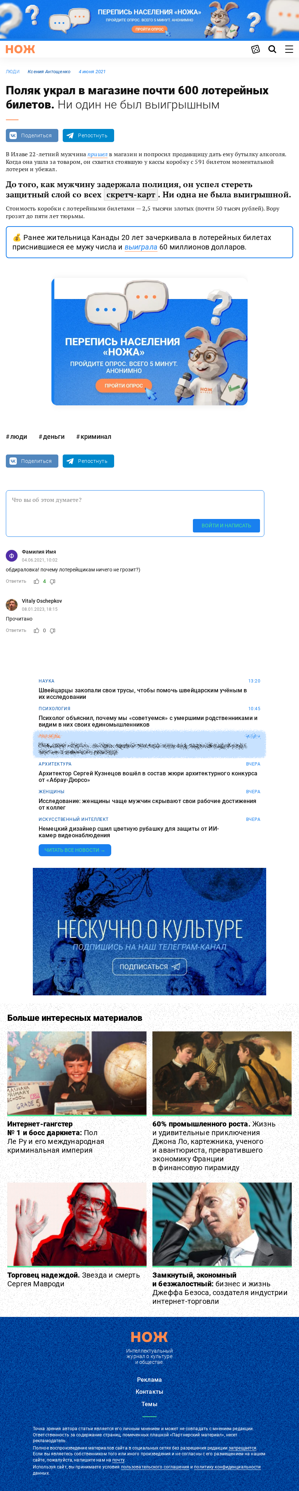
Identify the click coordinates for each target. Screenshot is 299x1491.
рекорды (50, 736)
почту (118, 1460)
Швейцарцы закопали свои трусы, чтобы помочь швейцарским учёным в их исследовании (143, 693)
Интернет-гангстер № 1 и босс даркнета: (55, 1137)
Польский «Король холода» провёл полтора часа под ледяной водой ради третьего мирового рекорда (142, 749)
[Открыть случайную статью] (256, 49)
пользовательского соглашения (155, 1467)
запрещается (242, 1448)
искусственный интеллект (74, 819)
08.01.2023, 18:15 (40, 609)
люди (13, 71)
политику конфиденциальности (227, 1467)
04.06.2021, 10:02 (40, 560)
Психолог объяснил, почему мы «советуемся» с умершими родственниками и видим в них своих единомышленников (148, 721)
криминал (96, 436)
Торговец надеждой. (73, 1279)
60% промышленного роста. (214, 1146)
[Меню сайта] (289, 49)
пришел (98, 154)
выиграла (141, 247)
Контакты (149, 1391)
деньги (54, 436)
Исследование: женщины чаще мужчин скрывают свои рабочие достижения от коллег (148, 804)
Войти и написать (226, 525)
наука (47, 681)
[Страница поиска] (272, 49)
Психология (54, 708)
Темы (149, 1404)
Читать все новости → (74, 850)
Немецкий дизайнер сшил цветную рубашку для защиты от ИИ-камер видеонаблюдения (129, 832)
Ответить (16, 581)
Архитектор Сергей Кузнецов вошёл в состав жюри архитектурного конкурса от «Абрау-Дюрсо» (148, 776)
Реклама (149, 1379)
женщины (52, 791)
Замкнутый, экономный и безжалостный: (220, 1288)
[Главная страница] (20, 49)
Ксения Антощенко (49, 71)
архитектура (55, 764)
